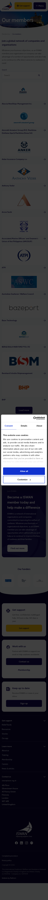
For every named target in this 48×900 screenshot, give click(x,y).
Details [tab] (24, 426)
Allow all (24, 471)
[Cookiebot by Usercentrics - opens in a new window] (34, 418)
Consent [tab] (9, 426)
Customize (22, 479)
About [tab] (39, 426)
